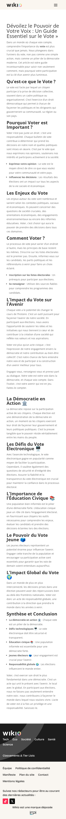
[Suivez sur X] (12, 801)
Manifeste (9, 774)
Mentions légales (14, 781)
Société (26, 739)
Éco (15, 739)
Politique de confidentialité (32, 768)
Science (8, 744)
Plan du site (26, 774)
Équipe (7, 768)
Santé (51, 739)
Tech (6, 739)
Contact (43, 774)
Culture (39, 739)
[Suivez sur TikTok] (5, 801)
